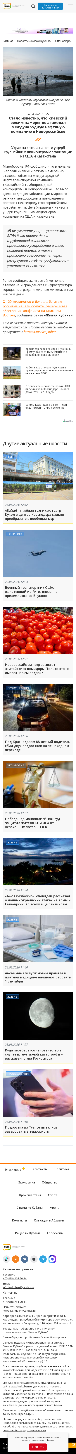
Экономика (26, 1182)
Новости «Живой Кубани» (34, 41)
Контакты (40, 1169)
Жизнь (12, 456)
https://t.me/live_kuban (40, 332)
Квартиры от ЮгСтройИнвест (50, 6)
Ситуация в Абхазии (49, 1220)
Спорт (52, 1195)
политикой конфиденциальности (24, 1430)
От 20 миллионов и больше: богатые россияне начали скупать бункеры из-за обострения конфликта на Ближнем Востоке (35, 308)
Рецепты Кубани (27, 1233)
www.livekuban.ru (13, 1370)
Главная (8, 41)
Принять (38, 1446)
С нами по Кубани (30, 1208)
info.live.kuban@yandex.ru (18, 1287)
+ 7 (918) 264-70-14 (15, 1278)
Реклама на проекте (18, 1269)
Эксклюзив (15, 765)
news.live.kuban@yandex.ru (19, 1310)
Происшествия (18, 688)
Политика (14, 534)
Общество (50, 1182)
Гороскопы (55, 1233)
